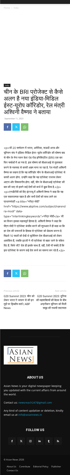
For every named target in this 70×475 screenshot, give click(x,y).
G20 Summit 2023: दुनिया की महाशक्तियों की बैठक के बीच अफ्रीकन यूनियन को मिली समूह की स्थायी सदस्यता (51, 302)
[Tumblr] (48, 441)
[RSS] (58, 441)
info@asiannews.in (30, 414)
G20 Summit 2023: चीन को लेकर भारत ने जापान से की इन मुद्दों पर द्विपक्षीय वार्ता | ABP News (19, 302)
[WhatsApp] (24, 127)
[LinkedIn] (39, 441)
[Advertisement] (35, 47)
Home (7, 7)
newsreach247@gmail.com (35, 402)
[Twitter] (16, 127)
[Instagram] (30, 441)
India (16, 7)
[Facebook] (7, 127)
